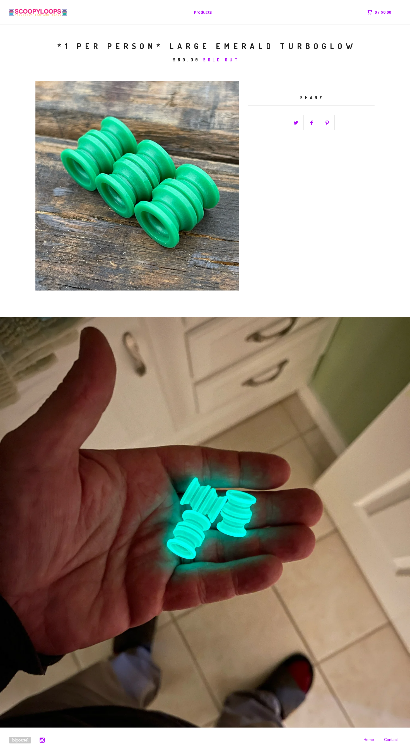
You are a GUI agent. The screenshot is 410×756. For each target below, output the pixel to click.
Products (203, 12)
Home (368, 739)
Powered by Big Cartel (20, 740)
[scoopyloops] (38, 12)
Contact (391, 739)
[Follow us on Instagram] (42, 741)
